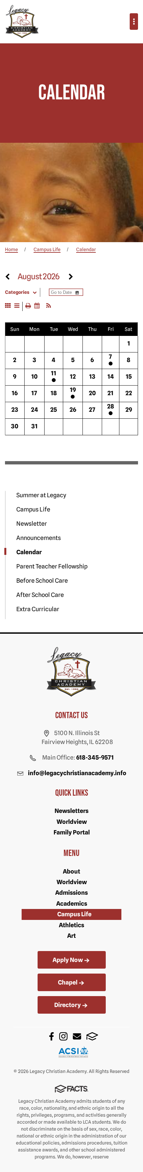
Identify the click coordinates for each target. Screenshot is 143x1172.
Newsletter (31, 523)
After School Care (40, 594)
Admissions (71, 892)
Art (71, 935)
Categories (17, 292)
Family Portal (72, 832)
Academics (71, 903)
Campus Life (33, 509)
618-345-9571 (95, 757)
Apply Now (68, 959)
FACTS (92, 1036)
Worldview (72, 821)
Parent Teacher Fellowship (51, 566)
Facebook (51, 1036)
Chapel (67, 982)
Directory (67, 1004)
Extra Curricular (37, 609)
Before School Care (42, 580)
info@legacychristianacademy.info (77, 773)
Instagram (63, 1036)
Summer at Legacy (41, 495)
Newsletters (71, 810)
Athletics (71, 925)
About (71, 871)
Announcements (38, 537)
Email (77, 1036)
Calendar (29, 552)
